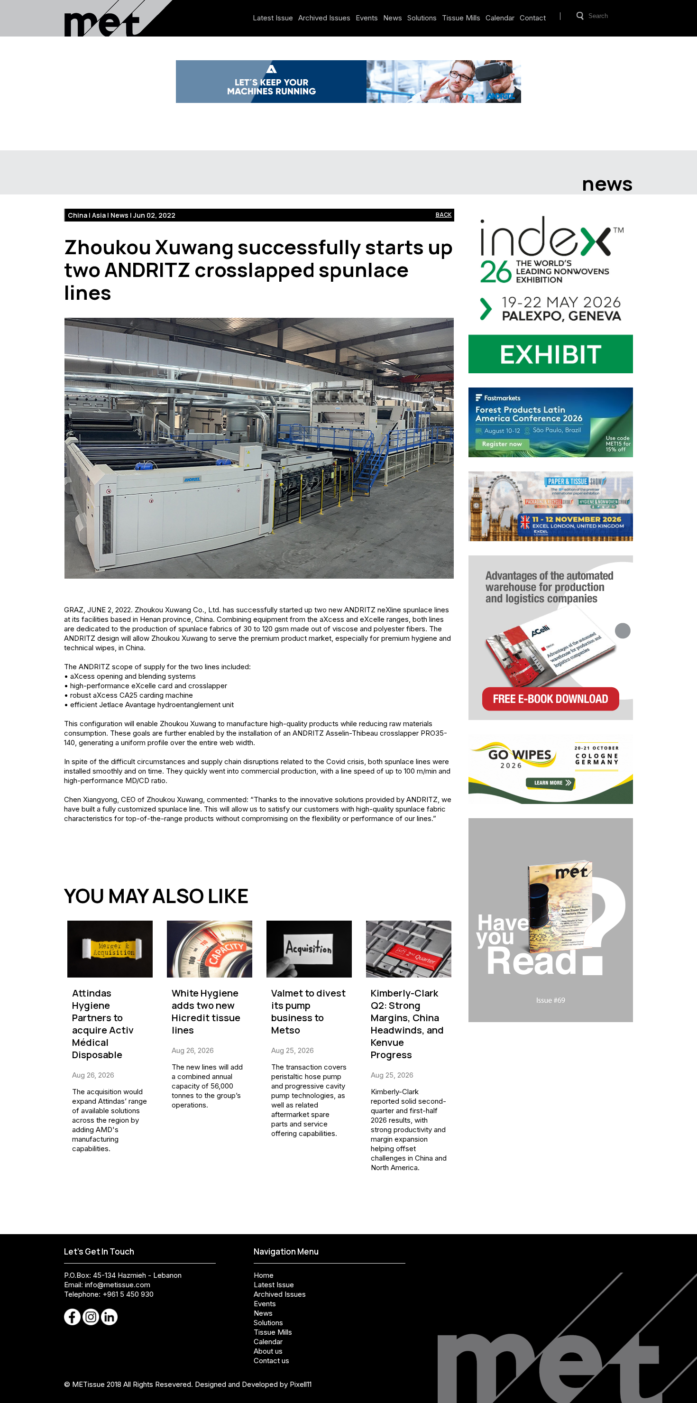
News (392, 17)
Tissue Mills (461, 17)
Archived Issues (324, 17)
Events (367, 17)
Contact (533, 17)
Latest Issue (273, 17)
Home (264, 1275)
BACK (444, 215)
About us (268, 1351)
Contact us (271, 1360)
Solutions (422, 17)
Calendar (500, 17)
